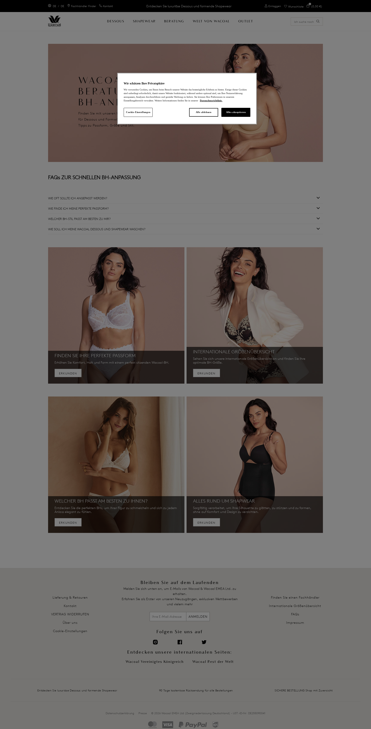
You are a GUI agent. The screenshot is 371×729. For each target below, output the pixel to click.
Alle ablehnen (203, 112)
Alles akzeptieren (236, 112)
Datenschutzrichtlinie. (211, 100)
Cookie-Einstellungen (138, 112)
